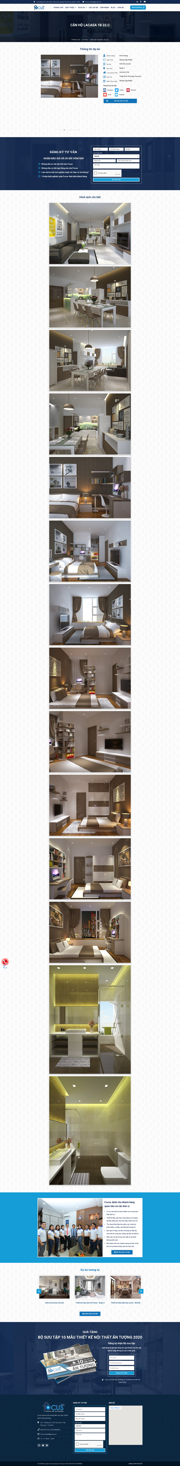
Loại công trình (97, 153)
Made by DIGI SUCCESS (135, 1463)
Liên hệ (120, 7)
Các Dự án (93, 7)
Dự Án (85, 40)
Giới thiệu (69, 7)
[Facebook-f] (39, 1445)
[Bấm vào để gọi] (5, 963)
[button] (138, 7)
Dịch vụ (81, 7)
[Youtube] (43, 1445)
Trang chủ (58, 7)
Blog (113, 7)
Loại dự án (78, 1423)
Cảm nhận (104, 7)
